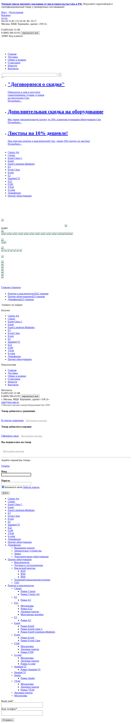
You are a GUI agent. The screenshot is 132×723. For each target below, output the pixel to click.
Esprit (11, 161)
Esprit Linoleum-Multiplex (21, 164)
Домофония (14, 192)
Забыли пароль (31, 487)
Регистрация (16, 12)
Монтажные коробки (32, 614)
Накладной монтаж (24, 568)
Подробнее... (15, 100)
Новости (12, 65)
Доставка (13, 57)
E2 (9, 175)
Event (11, 172)
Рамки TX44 (27, 689)
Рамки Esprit (27, 626)
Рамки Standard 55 (30, 669)
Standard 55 (14, 178)
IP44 (23, 574)
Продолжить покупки (36, 420)
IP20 (23, 571)
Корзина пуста (5, 16)
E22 (10, 181)
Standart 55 (20, 672)
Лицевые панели (30, 611)
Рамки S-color (28, 663)
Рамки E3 (26, 620)
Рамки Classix (28, 591)
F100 (10, 184)
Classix (11, 155)
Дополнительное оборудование (31, 556)
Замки (17, 553)
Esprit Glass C (15, 158)
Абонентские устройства (28, 550)
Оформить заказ (10, 435)
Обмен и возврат (17, 59)
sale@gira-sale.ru (10, 402)
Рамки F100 (27, 652)
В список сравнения (12, 420)
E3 (9, 166)
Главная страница (11, 287)
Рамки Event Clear (30, 640)
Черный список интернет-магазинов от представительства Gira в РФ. (41, 4)
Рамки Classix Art (30, 594)
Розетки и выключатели (28, 293)
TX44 (11, 187)
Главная (12, 54)
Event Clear (14, 169)
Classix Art (13, 152)
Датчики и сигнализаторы (28, 565)
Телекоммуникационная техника (32, 579)
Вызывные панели (24, 547)
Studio (17, 675)
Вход (4, 12)
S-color (11, 190)
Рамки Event (27, 637)
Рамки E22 (26, 608)
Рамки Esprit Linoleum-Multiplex (38, 631)
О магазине (14, 62)
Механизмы (27, 605)
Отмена (5, 466)
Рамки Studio (28, 678)
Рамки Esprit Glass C (32, 629)
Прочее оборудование (20, 195)
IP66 (23, 576)
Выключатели (21, 562)
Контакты (13, 68)
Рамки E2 (26, 600)
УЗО (16, 582)
